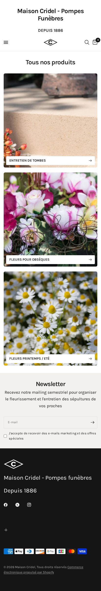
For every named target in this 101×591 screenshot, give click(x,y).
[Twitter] (20, 504)
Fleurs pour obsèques (29, 259)
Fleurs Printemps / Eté (29, 358)
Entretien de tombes (27, 160)
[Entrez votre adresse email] (92, 422)
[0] (94, 42)
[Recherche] (87, 42)
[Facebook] (9, 504)
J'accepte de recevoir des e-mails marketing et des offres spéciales (52, 435)
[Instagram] (32, 504)
